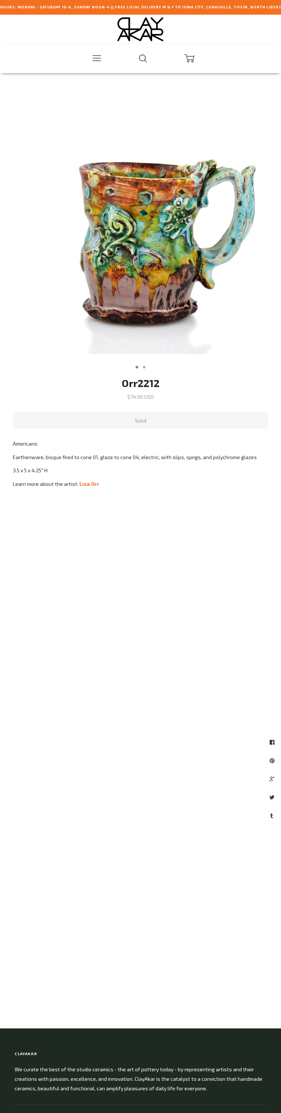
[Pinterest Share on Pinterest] (273, 760)
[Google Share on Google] (273, 779)
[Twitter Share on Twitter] (272, 797)
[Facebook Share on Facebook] (273, 742)
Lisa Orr (89, 484)
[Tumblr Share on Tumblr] (272, 815)
